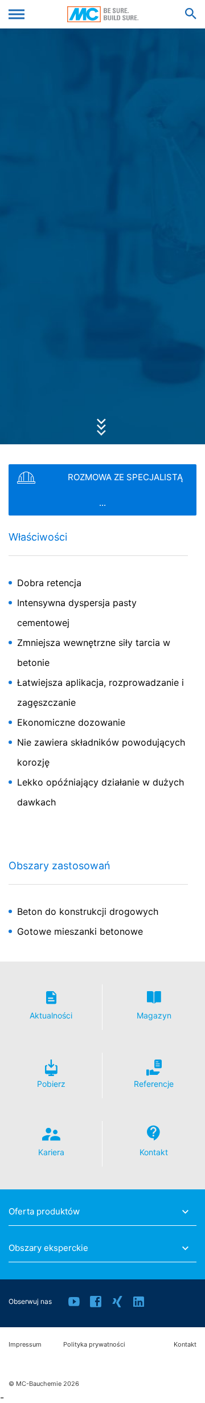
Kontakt (185, 1344)
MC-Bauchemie (102, 14)
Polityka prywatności (94, 1344)
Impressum (25, 1344)
